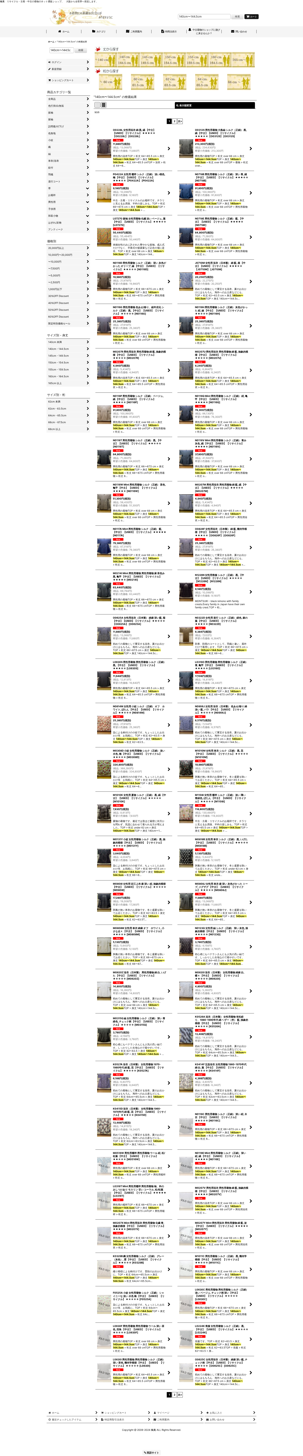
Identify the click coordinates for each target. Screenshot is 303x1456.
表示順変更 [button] (185, 105)
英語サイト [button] (152, 1452)
